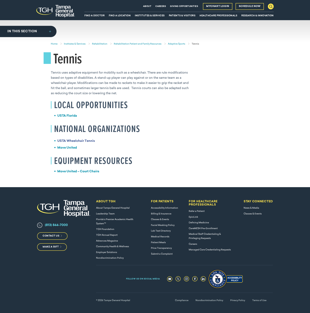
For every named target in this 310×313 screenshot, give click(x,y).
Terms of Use (259, 300)
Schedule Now (250, 6)
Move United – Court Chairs (78, 171)
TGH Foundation (105, 229)
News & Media (251, 208)
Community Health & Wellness (112, 246)
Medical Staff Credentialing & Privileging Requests (205, 236)
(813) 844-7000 (56, 225)
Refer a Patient (197, 211)
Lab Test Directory (161, 231)
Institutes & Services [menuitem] (150, 16)
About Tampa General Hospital (113, 208)
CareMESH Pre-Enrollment (203, 228)
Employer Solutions (106, 252)
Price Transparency (161, 248)
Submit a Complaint (162, 254)
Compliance (181, 300)
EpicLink (193, 217)
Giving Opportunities (184, 6)
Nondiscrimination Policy (110, 258)
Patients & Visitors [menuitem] (182, 16)
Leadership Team (105, 214)
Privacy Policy (237, 300)
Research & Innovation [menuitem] (257, 16)
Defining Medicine (199, 223)
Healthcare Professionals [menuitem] (218, 16)
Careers (160, 6)
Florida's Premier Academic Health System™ (114, 221)
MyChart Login (217, 6)
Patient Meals (158, 242)
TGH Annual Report (107, 235)
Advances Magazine (107, 241)
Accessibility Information (164, 208)
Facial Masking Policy (163, 225)
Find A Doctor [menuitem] (94, 16)
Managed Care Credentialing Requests (210, 250)
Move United (67, 147)
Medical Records (160, 237)
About (147, 6)
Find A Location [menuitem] (120, 16)
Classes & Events (160, 219)
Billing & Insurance (161, 214)
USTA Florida (67, 115)
